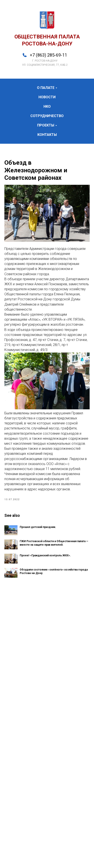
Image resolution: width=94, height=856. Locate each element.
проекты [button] (45, 125)
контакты (47, 135)
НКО (47, 106)
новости (47, 97)
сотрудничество (47, 116)
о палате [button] (45, 88)
